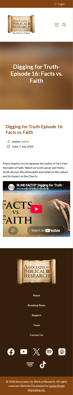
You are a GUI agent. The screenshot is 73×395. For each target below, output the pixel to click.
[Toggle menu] (57, 25)
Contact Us (36, 334)
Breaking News (36, 305)
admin (25, 141)
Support (36, 315)
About (36, 295)
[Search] (64, 24)
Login (61, 3)
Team (36, 325)
